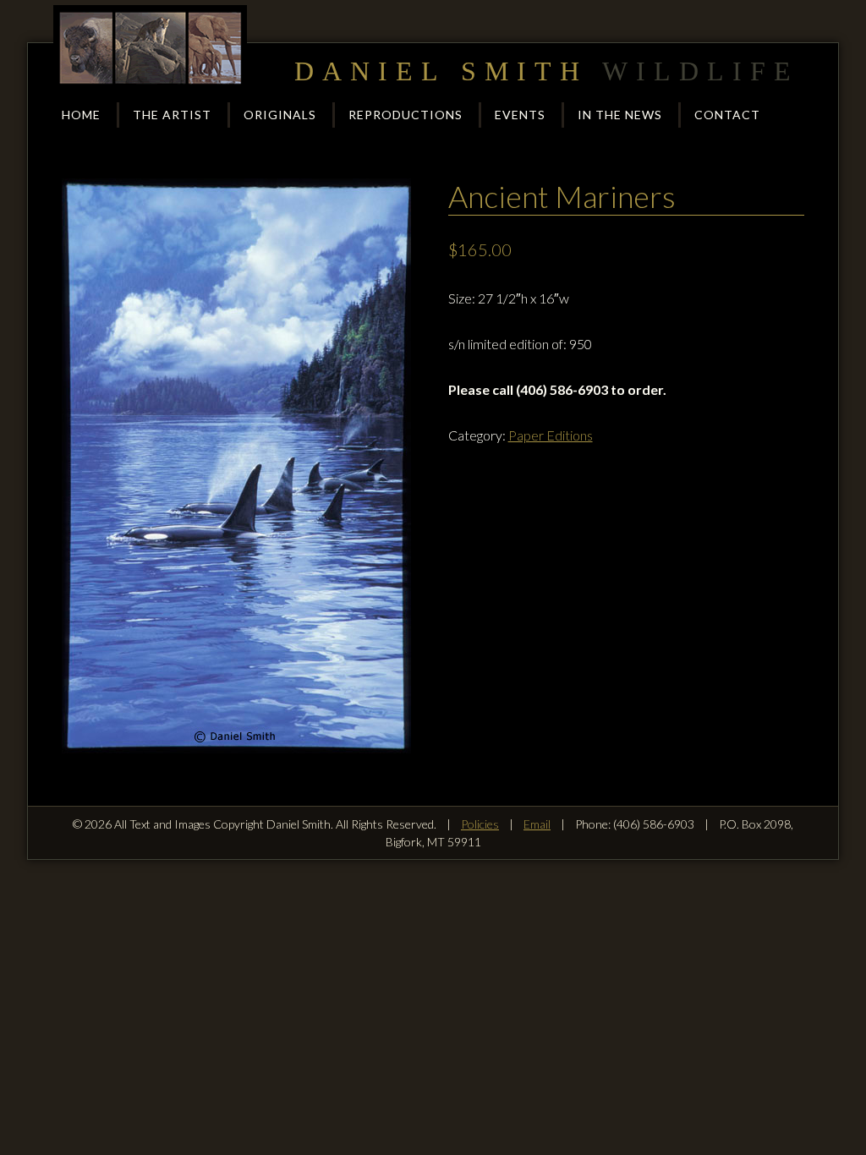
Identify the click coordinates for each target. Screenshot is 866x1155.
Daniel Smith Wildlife (150, 47)
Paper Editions (550, 435)
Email (537, 824)
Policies (480, 824)
